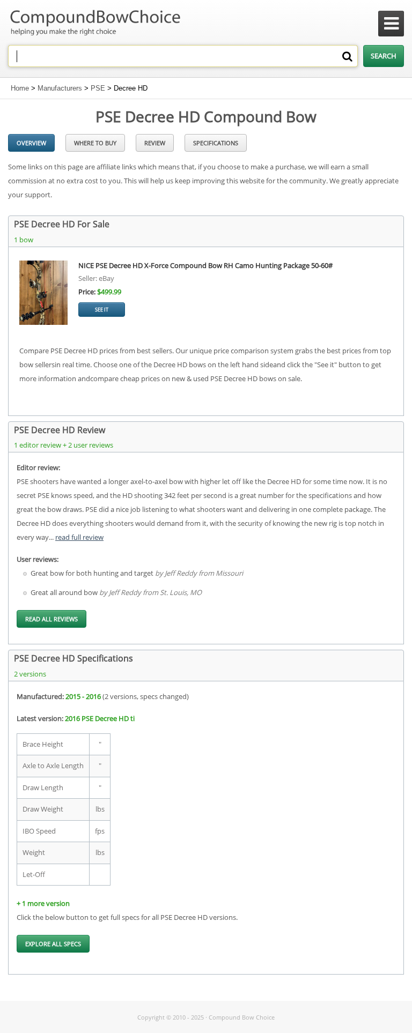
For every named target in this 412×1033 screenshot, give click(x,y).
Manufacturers (60, 88)
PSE (98, 88)
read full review (79, 537)
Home (20, 88)
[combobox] (183, 56)
